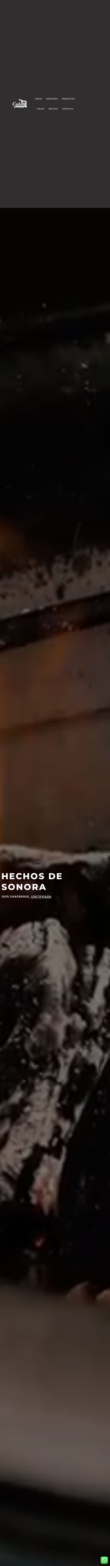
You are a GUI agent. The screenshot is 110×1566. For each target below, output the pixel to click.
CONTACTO (67, 109)
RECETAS (53, 109)
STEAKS (40, 109)
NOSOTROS (52, 99)
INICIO (38, 99)
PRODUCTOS (68, 99)
